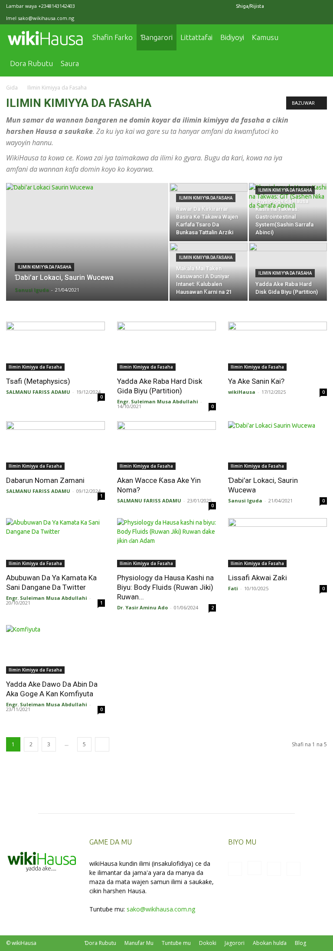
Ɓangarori (156, 37)
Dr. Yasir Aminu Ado (142, 607)
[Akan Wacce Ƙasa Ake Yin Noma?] (166, 445)
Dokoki (207, 943)
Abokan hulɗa (270, 943)
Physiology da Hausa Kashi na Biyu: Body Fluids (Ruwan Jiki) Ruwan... (165, 587)
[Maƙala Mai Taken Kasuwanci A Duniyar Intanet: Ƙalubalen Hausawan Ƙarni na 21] (209, 272)
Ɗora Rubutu (100, 943)
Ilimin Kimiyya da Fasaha (44, 267)
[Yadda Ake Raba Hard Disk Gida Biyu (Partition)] (166, 346)
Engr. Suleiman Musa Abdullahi (157, 401)
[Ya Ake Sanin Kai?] (277, 346)
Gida (12, 87)
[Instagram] (291, 6)
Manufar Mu (138, 943)
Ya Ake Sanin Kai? (256, 381)
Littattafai (196, 37)
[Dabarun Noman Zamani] (55, 445)
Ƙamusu (265, 37)
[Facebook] (277, 6)
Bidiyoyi (232, 37)
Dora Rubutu (31, 63)
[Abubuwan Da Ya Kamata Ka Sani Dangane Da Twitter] (55, 542)
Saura (70, 63)
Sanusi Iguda (32, 289)
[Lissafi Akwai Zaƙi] (277, 542)
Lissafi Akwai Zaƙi (257, 577)
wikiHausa (241, 392)
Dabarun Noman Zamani (45, 480)
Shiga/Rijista (250, 6)
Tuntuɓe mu (176, 943)
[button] (316, 37)
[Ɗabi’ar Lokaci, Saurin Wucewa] (87, 247)
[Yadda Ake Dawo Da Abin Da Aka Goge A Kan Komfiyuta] (55, 649)
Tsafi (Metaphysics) (38, 381)
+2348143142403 (56, 6)
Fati (233, 588)
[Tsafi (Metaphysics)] (55, 346)
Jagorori (235, 943)
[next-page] (102, 744)
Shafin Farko (112, 37)
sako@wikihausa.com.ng (46, 18)
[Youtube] (320, 6)
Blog (300, 943)
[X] (306, 6)
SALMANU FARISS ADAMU (38, 392)
